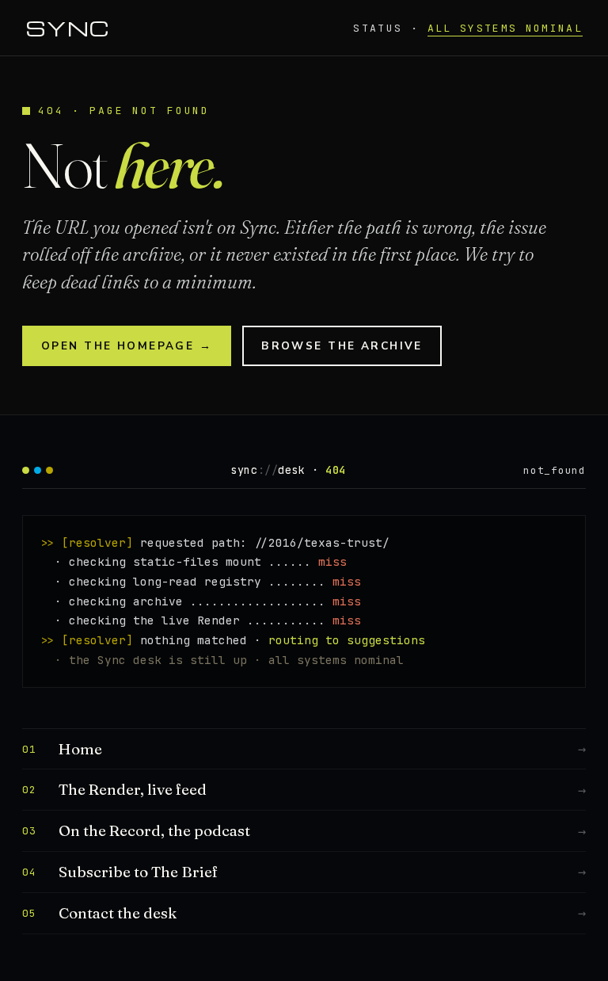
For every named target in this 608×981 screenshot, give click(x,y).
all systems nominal (505, 28)
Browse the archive (342, 345)
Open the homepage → (126, 345)
